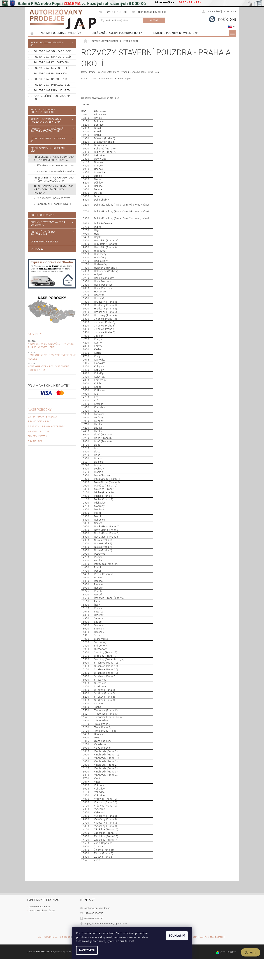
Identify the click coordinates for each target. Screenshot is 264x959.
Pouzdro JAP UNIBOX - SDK (50, 73)
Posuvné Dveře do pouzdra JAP (43, 233)
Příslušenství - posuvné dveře (53, 198)
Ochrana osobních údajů (42, 910)
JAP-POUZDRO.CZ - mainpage (54, 937)
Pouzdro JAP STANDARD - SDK (52, 51)
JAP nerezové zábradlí (212, 937)
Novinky (35, 334)
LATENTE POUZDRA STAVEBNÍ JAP (175, 33)
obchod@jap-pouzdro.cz (97, 908)
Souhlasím (177, 935)
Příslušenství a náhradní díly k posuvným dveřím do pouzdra (54, 189)
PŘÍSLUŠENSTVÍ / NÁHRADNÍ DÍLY (48, 149)
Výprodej (37, 248)
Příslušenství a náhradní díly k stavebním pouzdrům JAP (54, 158)
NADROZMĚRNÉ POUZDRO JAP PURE (52, 97)
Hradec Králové (39, 431)
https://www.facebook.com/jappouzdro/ (105, 923)
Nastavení (87, 950)
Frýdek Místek (37, 436)
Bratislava (35, 441)
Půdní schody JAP (42, 215)
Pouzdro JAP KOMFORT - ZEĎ (52, 67)
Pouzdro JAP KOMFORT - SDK (52, 62)
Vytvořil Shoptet (228, 952)
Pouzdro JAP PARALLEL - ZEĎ (52, 90)
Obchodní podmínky (39, 906)
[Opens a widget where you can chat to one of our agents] (250, 952)
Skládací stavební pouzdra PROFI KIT (118, 33)
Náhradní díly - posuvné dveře (53, 203)
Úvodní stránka (32, 33)
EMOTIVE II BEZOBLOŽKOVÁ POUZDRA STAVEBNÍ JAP (47, 130)
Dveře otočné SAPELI (44, 241)
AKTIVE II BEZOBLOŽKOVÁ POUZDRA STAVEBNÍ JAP (46, 120)
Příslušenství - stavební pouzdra (55, 165)
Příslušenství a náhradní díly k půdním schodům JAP (54, 179)
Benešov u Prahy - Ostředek (46, 426)
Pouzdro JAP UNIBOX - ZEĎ (50, 79)
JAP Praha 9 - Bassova (42, 416)
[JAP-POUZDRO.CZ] (63, 19)
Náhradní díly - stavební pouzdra (55, 171)
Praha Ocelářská (39, 421)
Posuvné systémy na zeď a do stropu (48, 223)
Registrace (229, 11)
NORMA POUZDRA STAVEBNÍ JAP (62, 33)
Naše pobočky (40, 409)
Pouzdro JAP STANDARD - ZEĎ (52, 56)
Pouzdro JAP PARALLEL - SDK (52, 84)
